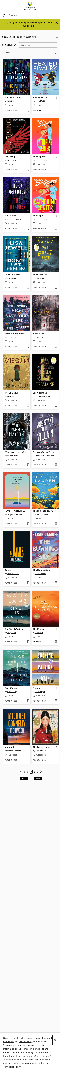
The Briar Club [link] (11, 393)
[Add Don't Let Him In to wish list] (27, 288)
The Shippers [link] (39, 157)
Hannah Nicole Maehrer (44, 455)
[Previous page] (21, 772)
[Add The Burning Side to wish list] (56, 583)
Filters (7, 53)
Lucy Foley (39, 278)
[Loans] (49, 15)
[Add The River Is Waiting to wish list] (27, 642)
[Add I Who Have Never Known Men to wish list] (27, 524)
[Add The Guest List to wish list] (56, 288)
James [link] (8, 570)
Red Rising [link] (10, 157)
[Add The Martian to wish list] (56, 642)
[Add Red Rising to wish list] (27, 169)
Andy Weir (39, 633)
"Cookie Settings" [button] (42, 1056)
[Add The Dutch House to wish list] (56, 760)
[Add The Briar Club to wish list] (27, 406)
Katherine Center (42, 160)
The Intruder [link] (10, 215)
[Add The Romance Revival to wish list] (56, 524)
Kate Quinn (11, 101)
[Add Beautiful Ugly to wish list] (27, 701)
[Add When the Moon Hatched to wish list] (27, 465)
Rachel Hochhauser (43, 396)
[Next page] (41, 772)
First (24, 778)
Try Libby (9, 22)
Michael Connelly (14, 751)
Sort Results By (9, 45)
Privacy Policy (25, 1041)
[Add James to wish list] (27, 583)
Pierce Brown (12, 160)
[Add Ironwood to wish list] (27, 760)
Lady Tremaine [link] (40, 393)
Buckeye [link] (37, 688)
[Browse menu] (55, 15)
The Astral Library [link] (13, 97)
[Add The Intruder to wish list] (27, 229)
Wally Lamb (11, 633)
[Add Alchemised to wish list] (56, 347)
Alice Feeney (12, 692)
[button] (50, 37)
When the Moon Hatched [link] (16, 452)
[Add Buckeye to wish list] (56, 701)
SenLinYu (39, 337)
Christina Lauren (41, 514)
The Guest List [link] (40, 275)
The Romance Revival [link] (43, 511)
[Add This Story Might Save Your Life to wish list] (27, 347)
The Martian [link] (39, 629)
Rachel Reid (40, 101)
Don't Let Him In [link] (12, 275)
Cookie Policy (13, 1066)
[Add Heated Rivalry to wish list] (56, 110)
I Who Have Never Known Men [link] (16, 511)
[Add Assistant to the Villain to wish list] (56, 465)
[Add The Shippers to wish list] (56, 169)
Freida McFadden (14, 219)
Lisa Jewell (11, 278)
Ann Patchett (40, 751)
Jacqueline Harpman (15, 514)
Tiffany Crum (12, 337)
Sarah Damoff (40, 574)
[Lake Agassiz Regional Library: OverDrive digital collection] (30, 6)
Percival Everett (13, 574)
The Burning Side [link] (41, 570)
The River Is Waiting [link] (14, 629)
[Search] (4, 15)
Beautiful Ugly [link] (11, 688)
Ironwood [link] (9, 747)
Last (38, 778)
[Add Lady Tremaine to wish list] (56, 406)
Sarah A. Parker (13, 455)
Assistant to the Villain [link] (43, 452)
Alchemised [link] (38, 334)
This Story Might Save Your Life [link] (16, 334)
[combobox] (24, 15)
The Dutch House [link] (41, 747)
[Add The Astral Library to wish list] (27, 110)
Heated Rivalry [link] (40, 97)
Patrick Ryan (40, 692)
